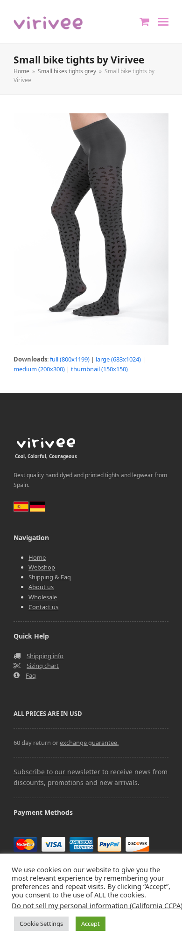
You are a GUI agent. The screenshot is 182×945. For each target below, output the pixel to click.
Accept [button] (90, 923)
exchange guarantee (88, 742)
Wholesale (42, 597)
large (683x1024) (118, 359)
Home (37, 557)
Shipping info (45, 656)
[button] (163, 22)
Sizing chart (43, 665)
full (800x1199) (70, 359)
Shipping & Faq (49, 577)
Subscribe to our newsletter (57, 771)
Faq (31, 675)
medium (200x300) (39, 369)
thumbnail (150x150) (99, 369)
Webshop (41, 567)
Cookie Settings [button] (41, 923)
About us (41, 587)
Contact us (43, 607)
